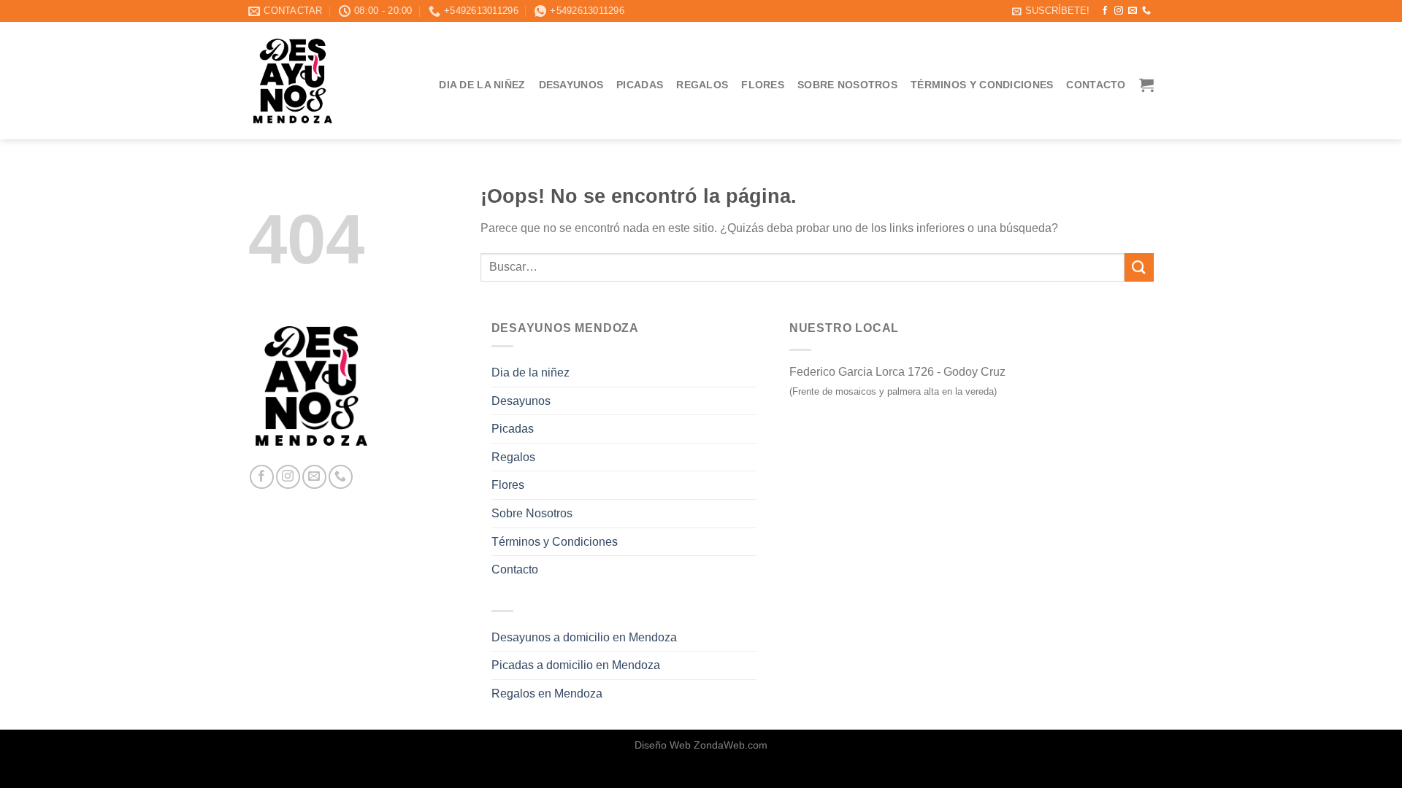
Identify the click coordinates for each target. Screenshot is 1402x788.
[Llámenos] (1146, 11)
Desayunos (571, 84)
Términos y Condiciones (982, 84)
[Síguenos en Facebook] (1104, 11)
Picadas (639, 84)
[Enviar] (1139, 267)
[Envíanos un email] (1132, 11)
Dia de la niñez (482, 84)
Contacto (1095, 84)
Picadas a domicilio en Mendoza (575, 665)
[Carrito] (1146, 85)
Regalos (702, 84)
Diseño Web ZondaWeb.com (701, 745)
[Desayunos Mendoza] (292, 81)
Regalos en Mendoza (546, 693)
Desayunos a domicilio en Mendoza (584, 637)
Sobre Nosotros (847, 84)
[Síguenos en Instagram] (1118, 11)
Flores (762, 84)
